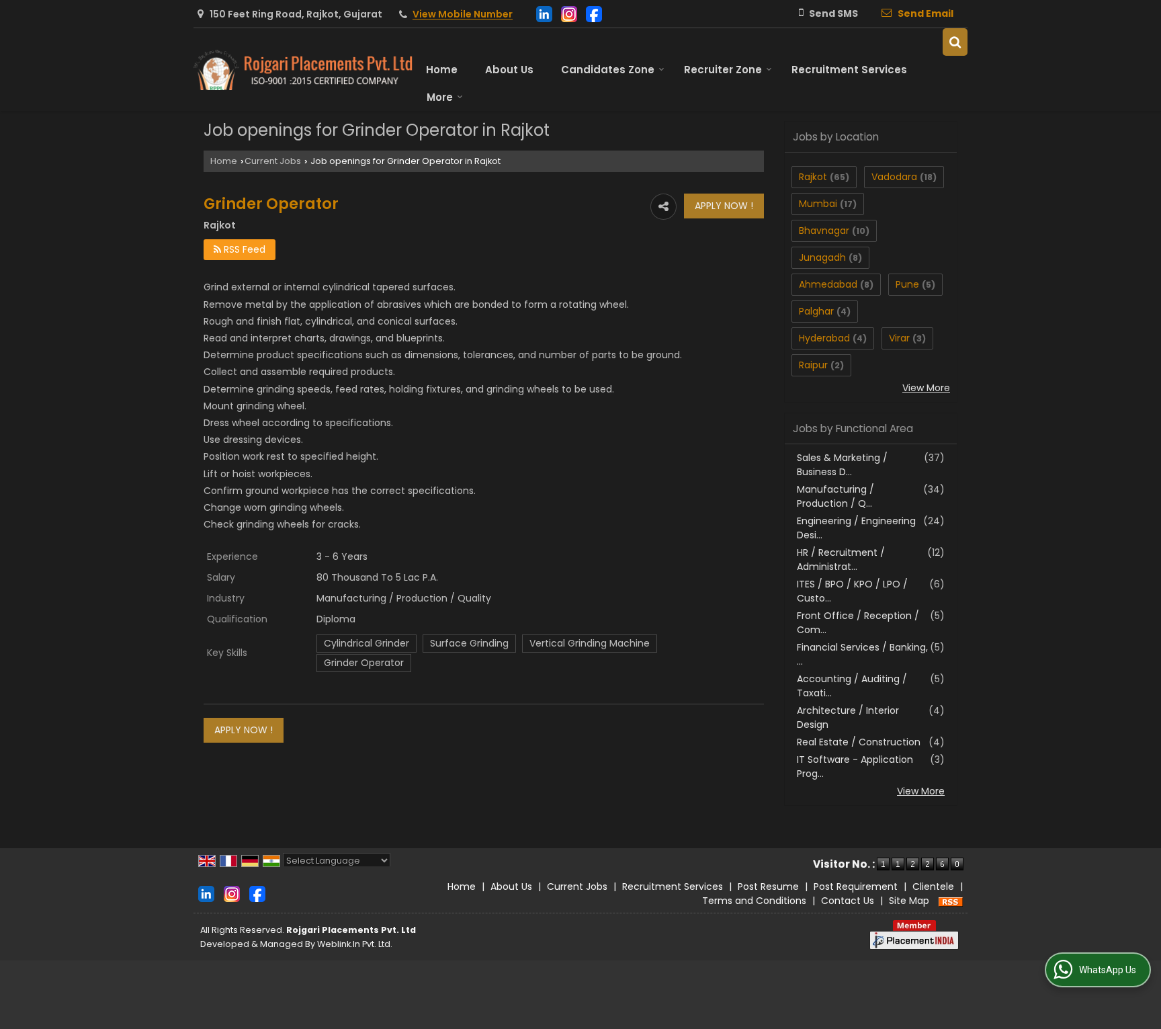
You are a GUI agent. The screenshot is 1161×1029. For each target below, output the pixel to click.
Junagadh (822, 257)
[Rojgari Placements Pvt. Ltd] (303, 70)
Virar (899, 338)
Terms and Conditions (754, 900)
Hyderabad (824, 338)
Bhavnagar (824, 230)
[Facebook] (594, 13)
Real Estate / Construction (858, 742)
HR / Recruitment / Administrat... (841, 559)
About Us (509, 70)
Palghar (816, 311)
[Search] (955, 42)
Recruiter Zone (723, 70)
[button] (463, 15)
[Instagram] (569, 13)
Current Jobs (273, 161)
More (440, 97)
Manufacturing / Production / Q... (835, 496)
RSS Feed (243, 249)
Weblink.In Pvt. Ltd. (354, 944)
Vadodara (894, 176)
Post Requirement (856, 886)
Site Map (909, 900)
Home (442, 70)
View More (926, 388)
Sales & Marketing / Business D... (842, 465)
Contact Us (847, 900)
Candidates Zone (607, 70)
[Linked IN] (544, 13)
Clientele (933, 886)
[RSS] (951, 900)
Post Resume (768, 886)
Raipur (813, 365)
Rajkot (813, 176)
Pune (907, 284)
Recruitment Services (849, 70)
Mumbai (818, 203)
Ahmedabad (828, 284)
